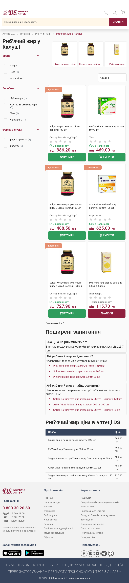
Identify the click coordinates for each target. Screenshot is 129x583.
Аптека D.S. (9, 33)
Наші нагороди (52, 502)
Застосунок (87, 519)
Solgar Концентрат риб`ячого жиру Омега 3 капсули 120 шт (87, 399)
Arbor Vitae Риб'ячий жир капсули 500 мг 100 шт (81, 404)
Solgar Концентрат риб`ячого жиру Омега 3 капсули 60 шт (86, 409)
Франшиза (49, 511)
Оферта (48, 537)
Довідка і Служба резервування (98, 515)
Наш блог (86, 497)
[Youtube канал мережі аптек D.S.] (97, 553)
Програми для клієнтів (93, 511)
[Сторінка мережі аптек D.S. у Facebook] (84, 553)
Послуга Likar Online (92, 532)
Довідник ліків (88, 537)
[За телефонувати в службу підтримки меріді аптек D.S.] (106, 13)
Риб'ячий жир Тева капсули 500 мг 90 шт (76, 376)
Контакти (49, 524)
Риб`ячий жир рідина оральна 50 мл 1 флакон (79, 365)
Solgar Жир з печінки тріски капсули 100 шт (78, 371)
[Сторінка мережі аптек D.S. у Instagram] (90, 553)
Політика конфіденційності (58, 528)
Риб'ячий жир (43, 33)
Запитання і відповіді (92, 524)
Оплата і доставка (90, 528)
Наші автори (50, 519)
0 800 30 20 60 (16, 508)
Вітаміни (25, 33)
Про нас (48, 497)
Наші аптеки (87, 506)
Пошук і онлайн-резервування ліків (100, 502)
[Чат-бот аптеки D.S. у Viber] (111, 553)
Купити (68, 157)
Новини (48, 506)
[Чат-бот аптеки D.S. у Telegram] (104, 553)
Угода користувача (54, 532)
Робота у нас (51, 515)
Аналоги (107, 313)
